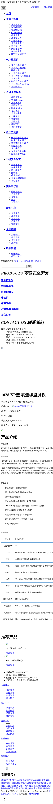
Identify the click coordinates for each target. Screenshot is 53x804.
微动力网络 (34, 794)
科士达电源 (32, 786)
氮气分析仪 (16, 86)
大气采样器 (16, 148)
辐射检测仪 (16, 170)
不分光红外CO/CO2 (20, 84)
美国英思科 (16, 105)
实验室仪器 (12, 186)
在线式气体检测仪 (19, 81)
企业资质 (15, 240)
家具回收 (46, 780)
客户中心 (5, 703)
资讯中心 (5, 721)
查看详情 (10, 653)
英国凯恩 (15, 121)
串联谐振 (16, 783)
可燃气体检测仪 (18, 73)
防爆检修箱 (26, 783)
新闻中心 (11, 207)
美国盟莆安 (16, 127)
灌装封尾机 (6, 783)
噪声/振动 (15, 175)
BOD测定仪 (16, 27)
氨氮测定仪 (16, 35)
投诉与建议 (16, 256)
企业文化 (15, 237)
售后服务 (5, 738)
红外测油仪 (16, 46)
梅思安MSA (16, 108)
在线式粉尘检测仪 (19, 143)
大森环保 (11, 229)
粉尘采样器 (16, 146)
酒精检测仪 (16, 78)
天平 (13, 200)
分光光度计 (16, 194)
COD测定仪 (16, 30)
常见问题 (15, 218)
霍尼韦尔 (15, 111)
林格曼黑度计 (17, 167)
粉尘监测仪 (12, 132)
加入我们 (15, 243)
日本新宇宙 (16, 113)
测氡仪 (14, 173)
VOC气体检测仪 (18, 68)
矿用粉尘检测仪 (18, 140)
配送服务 (10, 746)
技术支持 (15, 224)
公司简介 (10, 690)
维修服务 (10, 749)
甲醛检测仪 (16, 70)
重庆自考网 (17, 780)
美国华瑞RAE (17, 97)
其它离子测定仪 (18, 54)
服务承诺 (10, 743)
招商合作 (10, 713)
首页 (8, 13)
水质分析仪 (12, 19)
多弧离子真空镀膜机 (32, 780)
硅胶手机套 (11, 786)
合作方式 (10, 708)
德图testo (15, 119)
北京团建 (42, 786)
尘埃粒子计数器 (18, 154)
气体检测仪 (12, 59)
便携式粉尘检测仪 (19, 138)
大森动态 (10, 726)
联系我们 (11, 248)
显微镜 (14, 197)
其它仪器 (15, 181)
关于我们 (15, 235)
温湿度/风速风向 (18, 178)
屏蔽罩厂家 (21, 786)
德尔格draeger (17, 100)
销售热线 (15, 254)
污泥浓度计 (16, 49)
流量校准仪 (16, 165)
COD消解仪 (16, 33)
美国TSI (15, 124)
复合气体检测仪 (18, 65)
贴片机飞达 (6, 780)
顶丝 (16, 788)
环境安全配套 (13, 159)
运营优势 (10, 710)
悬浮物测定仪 (17, 43)
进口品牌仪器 (13, 92)
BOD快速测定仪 (38, 783)
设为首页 (35, 7)
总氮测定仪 (16, 41)
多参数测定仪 (17, 51)
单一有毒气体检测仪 (20, 76)
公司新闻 (15, 221)
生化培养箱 (16, 191)
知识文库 (15, 213)
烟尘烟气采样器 (18, 151)
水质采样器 (16, 24)
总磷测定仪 (16, 38)
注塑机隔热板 (25, 788)
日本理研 (15, 116)
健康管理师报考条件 (40, 788)
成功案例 (15, 216)
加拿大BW (16, 103)
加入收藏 (48, 7)
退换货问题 (11, 751)
